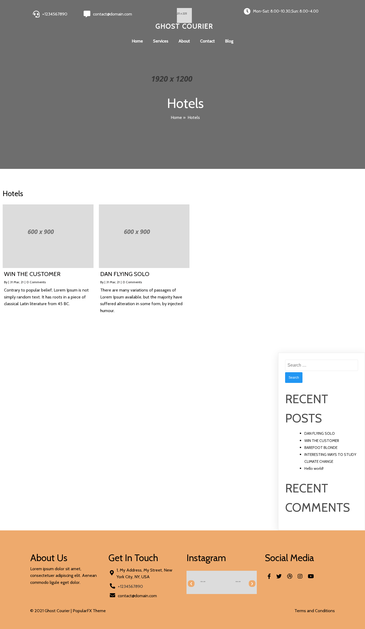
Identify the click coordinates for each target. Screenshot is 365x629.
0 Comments (36, 282)
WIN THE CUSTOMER (321, 440)
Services (160, 41)
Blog (229, 41)
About (184, 41)
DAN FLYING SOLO (319, 433)
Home (137, 41)
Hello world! (314, 468)
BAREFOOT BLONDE (320, 447)
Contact (207, 41)
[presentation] (191, 583)
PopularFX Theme (89, 610)
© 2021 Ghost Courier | (51, 610)
